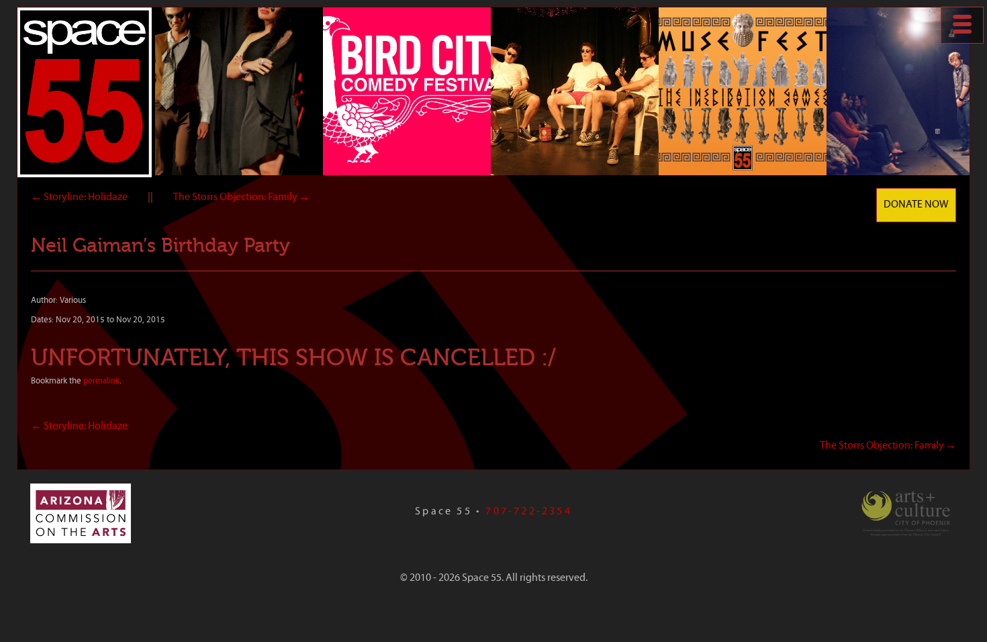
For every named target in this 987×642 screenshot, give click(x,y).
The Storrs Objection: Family (241, 197)
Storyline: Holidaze (79, 197)
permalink (101, 381)
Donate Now (916, 204)
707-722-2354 (528, 511)
